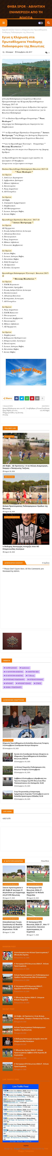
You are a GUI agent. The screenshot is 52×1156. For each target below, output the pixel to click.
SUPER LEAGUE (11, 668)
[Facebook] (16, 398)
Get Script (13, 1141)
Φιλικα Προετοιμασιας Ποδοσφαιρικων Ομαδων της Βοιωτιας (25, 507)
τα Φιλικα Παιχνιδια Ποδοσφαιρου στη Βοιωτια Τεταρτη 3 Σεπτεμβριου (29, 768)
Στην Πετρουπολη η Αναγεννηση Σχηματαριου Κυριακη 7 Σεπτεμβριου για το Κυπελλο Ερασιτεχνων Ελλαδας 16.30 (31, 793)
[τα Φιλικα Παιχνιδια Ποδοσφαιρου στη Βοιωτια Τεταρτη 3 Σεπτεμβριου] (8, 770)
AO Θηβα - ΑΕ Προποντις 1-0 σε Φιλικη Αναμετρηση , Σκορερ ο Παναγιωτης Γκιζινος (25, 467)
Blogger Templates (22, 1148)
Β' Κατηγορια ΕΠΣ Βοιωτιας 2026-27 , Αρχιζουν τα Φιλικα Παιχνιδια (35, 891)
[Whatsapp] (27, 398)
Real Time (20, 1141)
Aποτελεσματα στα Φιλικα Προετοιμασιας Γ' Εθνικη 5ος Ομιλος (31, 953)
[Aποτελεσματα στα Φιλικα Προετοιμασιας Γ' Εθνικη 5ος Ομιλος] (8, 955)
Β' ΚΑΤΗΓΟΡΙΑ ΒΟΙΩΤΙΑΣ (14, 676)
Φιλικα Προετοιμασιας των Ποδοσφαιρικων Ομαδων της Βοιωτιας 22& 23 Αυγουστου (31, 976)
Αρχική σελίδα (8, 30)
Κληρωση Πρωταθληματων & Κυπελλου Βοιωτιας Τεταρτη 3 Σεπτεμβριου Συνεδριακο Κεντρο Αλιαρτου (26, 744)
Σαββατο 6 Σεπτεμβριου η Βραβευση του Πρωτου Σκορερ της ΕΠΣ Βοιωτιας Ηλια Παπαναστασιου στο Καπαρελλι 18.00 (30, 780)
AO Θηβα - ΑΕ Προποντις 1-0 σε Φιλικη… (20, 1091)
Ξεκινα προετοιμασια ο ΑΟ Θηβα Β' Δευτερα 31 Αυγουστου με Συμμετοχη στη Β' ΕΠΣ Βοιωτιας (14, 891)
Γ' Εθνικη (31, 676)
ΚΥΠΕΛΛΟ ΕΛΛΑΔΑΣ (36, 679)
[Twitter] (21, 398)
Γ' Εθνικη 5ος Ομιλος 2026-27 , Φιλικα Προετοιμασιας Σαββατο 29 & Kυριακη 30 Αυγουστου (30, 1052)
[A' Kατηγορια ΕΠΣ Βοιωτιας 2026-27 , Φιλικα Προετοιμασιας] (8, 967)
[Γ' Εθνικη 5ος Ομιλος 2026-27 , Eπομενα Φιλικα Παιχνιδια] (8, 1000)
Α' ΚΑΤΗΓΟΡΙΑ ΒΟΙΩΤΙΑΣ (14, 672)
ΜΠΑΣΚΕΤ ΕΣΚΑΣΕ (24, 683)
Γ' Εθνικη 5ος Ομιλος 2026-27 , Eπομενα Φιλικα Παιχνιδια (29, 998)
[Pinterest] (32, 398)
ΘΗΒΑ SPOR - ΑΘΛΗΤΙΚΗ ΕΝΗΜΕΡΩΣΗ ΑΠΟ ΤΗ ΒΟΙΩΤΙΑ (26, 12)
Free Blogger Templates (33, 1149)
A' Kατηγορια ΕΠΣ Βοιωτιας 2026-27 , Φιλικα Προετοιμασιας (31, 965)
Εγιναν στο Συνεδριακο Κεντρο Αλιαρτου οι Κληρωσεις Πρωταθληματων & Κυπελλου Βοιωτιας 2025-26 (31, 756)
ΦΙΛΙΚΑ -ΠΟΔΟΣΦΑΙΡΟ (13, 687)
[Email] (37, 398)
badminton (25, 668)
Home (26, 1145)
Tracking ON (27, 1141)
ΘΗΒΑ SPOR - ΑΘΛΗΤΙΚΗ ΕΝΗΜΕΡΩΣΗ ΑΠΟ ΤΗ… (18, 1101)
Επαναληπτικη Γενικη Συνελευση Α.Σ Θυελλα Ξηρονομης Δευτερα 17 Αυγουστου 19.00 (13, 926)
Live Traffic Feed (20, 1086)
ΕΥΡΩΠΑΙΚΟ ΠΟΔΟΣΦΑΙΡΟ (15, 679)
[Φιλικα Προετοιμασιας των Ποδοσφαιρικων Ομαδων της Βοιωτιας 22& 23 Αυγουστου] (8, 978)
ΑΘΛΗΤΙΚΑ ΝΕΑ (33, 672)
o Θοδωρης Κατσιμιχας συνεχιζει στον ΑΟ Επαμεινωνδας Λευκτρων (21, 547)
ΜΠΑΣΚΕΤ (9, 683)
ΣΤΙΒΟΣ (38, 683)
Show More (45, 861)
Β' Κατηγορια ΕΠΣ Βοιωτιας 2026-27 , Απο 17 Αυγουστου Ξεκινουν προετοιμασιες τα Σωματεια (38, 927)
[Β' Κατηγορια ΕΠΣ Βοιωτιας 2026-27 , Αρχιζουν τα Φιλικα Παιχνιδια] (8, 989)
